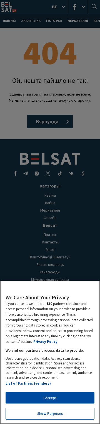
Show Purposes (50, 413)
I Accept (50, 397)
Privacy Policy (45, 341)
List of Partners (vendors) (28, 383)
